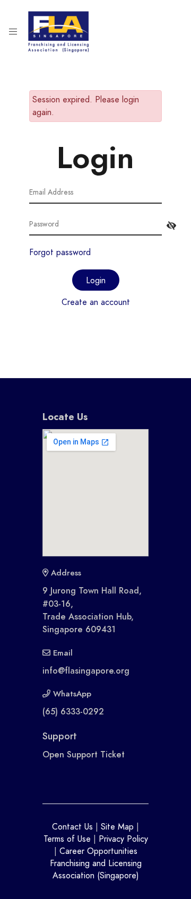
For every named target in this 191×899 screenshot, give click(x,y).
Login (96, 280)
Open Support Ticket (83, 755)
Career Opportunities (98, 851)
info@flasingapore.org (85, 671)
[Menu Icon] (13, 32)
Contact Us (72, 827)
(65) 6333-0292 (73, 712)
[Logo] (58, 31)
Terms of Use (67, 839)
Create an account (96, 302)
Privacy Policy (123, 839)
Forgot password (60, 252)
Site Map (117, 827)
